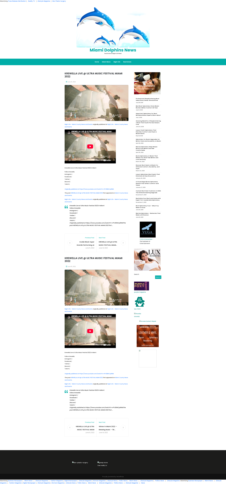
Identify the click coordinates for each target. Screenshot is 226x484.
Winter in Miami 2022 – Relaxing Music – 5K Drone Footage (108, 428)
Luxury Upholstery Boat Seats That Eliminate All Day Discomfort (148, 175)
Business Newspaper (15, 481)
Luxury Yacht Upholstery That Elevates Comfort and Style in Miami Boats (146, 131)
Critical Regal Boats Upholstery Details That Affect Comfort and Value (147, 183)
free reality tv (102, 465)
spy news (137, 309)
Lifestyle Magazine (44, 1)
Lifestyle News (112, 481)
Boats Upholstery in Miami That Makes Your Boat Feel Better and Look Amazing (147, 157)
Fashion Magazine (56, 481)
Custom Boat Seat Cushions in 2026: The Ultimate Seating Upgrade (148, 191)
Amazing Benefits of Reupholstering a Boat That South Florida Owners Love (148, 122)
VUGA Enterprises (146, 239)
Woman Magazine (99, 481)
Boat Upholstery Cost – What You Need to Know (147, 206)
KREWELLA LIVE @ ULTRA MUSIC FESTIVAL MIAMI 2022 (87, 193)
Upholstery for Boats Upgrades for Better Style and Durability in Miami (148, 140)
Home (97, 62)
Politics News (159, 481)
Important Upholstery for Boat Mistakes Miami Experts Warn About (148, 114)
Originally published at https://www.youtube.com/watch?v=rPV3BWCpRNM (89, 189)
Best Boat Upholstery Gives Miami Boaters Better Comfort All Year (147, 107)
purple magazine (140, 292)
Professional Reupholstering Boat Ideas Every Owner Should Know (147, 99)
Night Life (117, 62)
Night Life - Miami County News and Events (79, 124)
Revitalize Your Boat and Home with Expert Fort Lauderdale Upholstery (148, 199)
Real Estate (127, 62)
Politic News (123, 481)
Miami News (106, 62)
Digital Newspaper (70, 481)
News (143, 483)
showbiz (137, 316)
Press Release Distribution (17, 1)
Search (136, 274)
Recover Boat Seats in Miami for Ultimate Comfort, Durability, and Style (148, 166)
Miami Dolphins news (113, 50)
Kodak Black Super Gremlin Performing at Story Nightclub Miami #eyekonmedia (85, 244)
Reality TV (31, 1)
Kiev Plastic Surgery (59, 1)
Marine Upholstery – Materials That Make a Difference (148, 214)
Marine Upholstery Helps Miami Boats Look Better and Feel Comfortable (146, 148)
